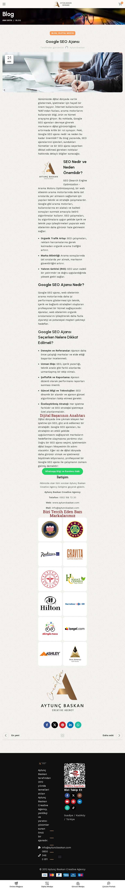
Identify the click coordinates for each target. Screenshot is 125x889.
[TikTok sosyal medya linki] (73, 807)
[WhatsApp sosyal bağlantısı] (78, 725)
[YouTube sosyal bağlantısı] (67, 801)
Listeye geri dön (62, 735)
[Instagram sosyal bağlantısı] (79, 795)
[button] (59, 857)
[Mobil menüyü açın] (4, 4)
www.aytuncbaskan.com (65, 502)
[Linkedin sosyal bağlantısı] (70, 725)
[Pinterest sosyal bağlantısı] (62, 725)
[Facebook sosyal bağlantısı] (47, 725)
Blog (18, 20)
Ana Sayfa (7, 20)
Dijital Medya (66, 33)
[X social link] (54, 725)
